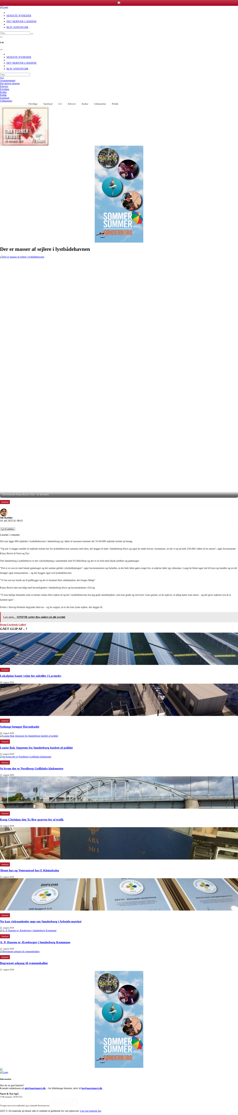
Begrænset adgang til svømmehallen (24, 963)
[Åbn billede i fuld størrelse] (119, 376)
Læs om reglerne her (90, 1111)
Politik (3, 95)
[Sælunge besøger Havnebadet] (119, 715)
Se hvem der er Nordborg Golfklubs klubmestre (31, 768)
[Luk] (1, 49)
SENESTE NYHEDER (18, 15)
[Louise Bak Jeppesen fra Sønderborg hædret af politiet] (29, 736)
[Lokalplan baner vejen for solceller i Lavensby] (119, 664)
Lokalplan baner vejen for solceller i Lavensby (31, 675)
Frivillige (4, 89)
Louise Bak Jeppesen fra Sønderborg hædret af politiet (36, 747)
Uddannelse (6, 100)
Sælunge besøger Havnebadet (19, 726)
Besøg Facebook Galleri (13, 624)
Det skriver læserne (10, 83)
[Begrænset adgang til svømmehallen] (20, 951)
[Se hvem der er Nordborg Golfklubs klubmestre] (25, 756)
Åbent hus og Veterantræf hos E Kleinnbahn (29, 870)
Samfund (4, 98)
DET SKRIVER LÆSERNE (21, 21)
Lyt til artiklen (7, 529)
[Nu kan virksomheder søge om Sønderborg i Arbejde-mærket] (119, 909)
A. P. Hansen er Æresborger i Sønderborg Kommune (35, 942)
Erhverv (4, 86)
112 (2, 77)
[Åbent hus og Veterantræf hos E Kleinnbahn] (119, 858)
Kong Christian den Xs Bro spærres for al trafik (32, 819)
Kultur (3, 92)
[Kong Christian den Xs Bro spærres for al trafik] (119, 807)
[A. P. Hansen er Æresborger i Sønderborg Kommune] (28, 930)
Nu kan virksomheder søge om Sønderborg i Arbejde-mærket (40, 921)
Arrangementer (7, 80)
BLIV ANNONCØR (17, 27)
